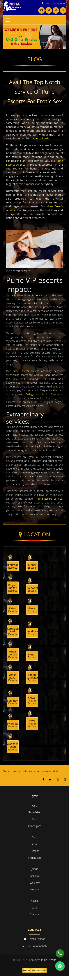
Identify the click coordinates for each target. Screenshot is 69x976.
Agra (34, 805)
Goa (34, 844)
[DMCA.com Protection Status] (34, 970)
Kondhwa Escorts (32, 633)
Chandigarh (34, 826)
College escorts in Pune (41, 394)
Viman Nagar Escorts (12, 677)
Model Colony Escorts (12, 654)
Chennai (34, 914)
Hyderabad (34, 857)
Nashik (34, 900)
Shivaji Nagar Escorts (32, 700)
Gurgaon (34, 851)
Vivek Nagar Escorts (32, 723)
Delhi (35, 837)
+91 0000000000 (56, 3)
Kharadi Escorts (32, 610)
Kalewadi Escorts (32, 589)
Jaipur (34, 869)
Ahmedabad (34, 812)
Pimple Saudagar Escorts (32, 677)
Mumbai (34, 889)
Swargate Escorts (12, 725)
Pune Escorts (21, 371)
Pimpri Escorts (32, 656)
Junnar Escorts (32, 566)
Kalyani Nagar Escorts (12, 587)
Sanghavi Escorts (12, 702)
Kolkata (34, 876)
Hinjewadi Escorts (13, 566)
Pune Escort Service (49, 498)
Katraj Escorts (12, 610)
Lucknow (34, 882)
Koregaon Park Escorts (13, 631)
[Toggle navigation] (8, 20)
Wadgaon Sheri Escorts (13, 746)
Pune (35, 819)
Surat (34, 907)
